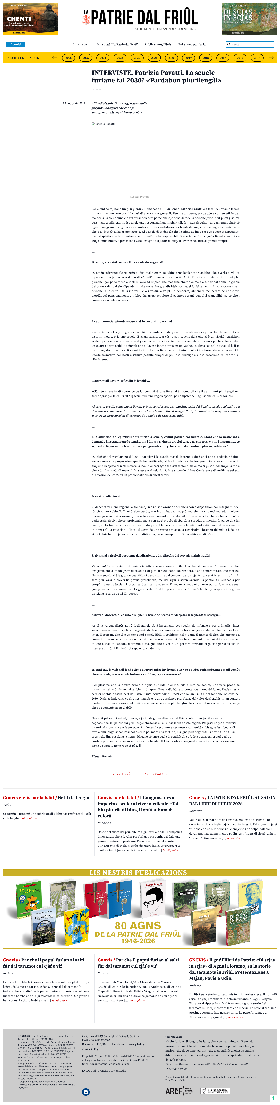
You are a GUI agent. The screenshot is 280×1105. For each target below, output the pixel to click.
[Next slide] (271, 58)
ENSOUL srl (89, 1070)
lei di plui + (28, 818)
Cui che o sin (81, 44)
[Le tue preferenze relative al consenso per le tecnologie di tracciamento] (273, 1098)
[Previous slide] (55, 58)
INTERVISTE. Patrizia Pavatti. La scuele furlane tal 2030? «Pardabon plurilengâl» (157, 77)
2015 (257, 58)
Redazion (87, 1044)
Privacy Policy (136, 1044)
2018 (206, 58)
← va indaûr (122, 773)
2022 (137, 58)
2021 (154, 58)
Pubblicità (118, 1044)
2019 (189, 58)
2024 (103, 58)
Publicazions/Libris (158, 44)
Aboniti (15, 44)
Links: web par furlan (192, 44)
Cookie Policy (90, 1049)
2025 (86, 58)
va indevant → (156, 773)
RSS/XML (102, 1044)
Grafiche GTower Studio (112, 1070)
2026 (69, 58)
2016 (240, 58)
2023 (120, 58)
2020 (171, 58)
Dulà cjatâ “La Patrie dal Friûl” (117, 44)
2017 (223, 58)
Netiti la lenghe (46, 798)
